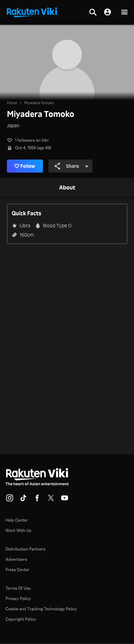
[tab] (67, 187)
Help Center (16, 520)
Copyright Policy (20, 619)
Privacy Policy (18, 598)
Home (12, 102)
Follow (27, 166)
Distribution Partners (25, 549)
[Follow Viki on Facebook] (37, 499)
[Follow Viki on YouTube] (64, 499)
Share (72, 166)
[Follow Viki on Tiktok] (23, 499)
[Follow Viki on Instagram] (9, 499)
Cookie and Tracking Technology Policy (41, 608)
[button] (124, 12)
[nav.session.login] (107, 12)
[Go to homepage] (32, 12)
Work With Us (18, 530)
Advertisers (16, 559)
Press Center (17, 569)
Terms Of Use (18, 588)
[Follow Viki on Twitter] (51, 499)
